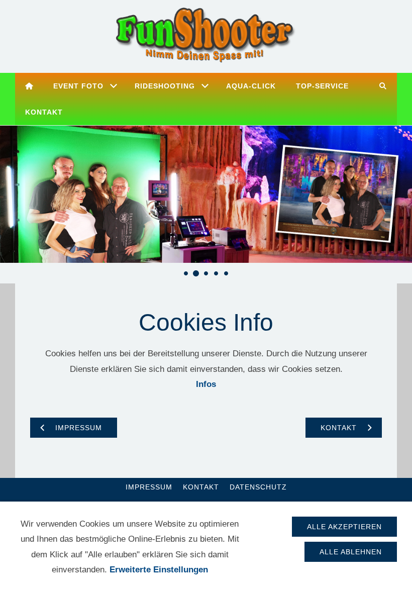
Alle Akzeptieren (344, 527)
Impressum (149, 487)
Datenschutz (258, 487)
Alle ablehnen (351, 552)
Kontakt (201, 487)
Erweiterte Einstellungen (159, 569)
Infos (206, 384)
